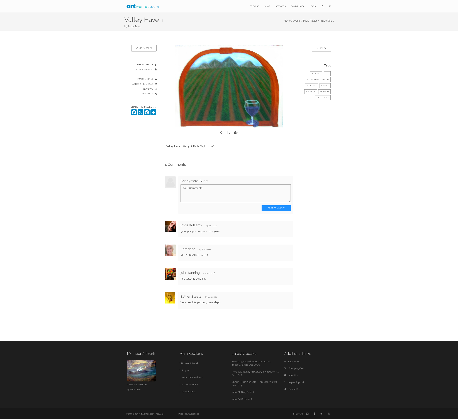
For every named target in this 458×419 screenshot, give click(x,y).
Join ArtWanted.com (192, 377)
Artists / (298, 20)
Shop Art (186, 370)
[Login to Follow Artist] (236, 132)
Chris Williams (191, 225)
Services (280, 6)
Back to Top (293, 361)
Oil (327, 74)
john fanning (190, 273)
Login (313, 6)
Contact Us (294, 389)
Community (297, 6)
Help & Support (295, 382)
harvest (310, 92)
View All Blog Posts (242, 392)
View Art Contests (241, 399)
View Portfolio (144, 69)
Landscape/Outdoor (317, 79)
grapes (325, 86)
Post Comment (276, 208)
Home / (288, 20)
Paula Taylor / (311, 20)
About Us (293, 375)
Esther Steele (191, 296)
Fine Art (316, 74)
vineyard (311, 86)
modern (324, 92)
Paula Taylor (135, 26)
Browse (254, 6)
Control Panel (188, 391)
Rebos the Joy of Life (137, 384)
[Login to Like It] (221, 132)
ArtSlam (160, 414)
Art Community (189, 384)
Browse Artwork (189, 363)
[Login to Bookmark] (229, 132)
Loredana (188, 249)
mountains (323, 98)
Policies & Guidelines (188, 414)
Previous (145, 48)
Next (320, 48)
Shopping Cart (296, 368)
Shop (267, 6)
